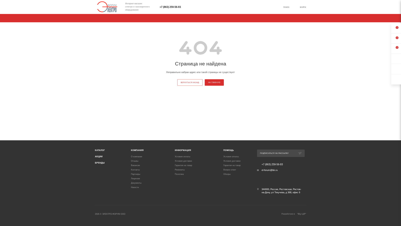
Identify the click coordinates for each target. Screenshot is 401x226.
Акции (99, 156)
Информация (183, 150)
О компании (136, 156)
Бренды (100, 163)
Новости (135, 187)
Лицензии (135, 178)
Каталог (100, 150)
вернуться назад (190, 82)
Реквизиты (180, 170)
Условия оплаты (182, 156)
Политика (179, 174)
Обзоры (227, 174)
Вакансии (135, 165)
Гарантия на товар (183, 165)
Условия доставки (183, 161)
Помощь (228, 150)
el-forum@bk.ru (270, 170)
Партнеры (135, 174)
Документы (136, 183)
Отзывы (134, 161)
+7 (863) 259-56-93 (170, 7)
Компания (137, 150)
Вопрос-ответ (229, 170)
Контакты (135, 170)
